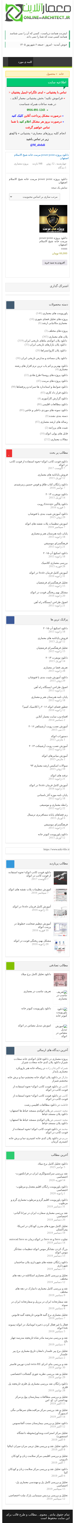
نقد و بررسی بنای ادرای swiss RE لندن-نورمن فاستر (39, 1364)
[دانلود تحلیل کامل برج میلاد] (60, 985)
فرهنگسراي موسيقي (56, 543)
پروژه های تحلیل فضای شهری (51, 319)
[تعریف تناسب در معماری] (60, 998)
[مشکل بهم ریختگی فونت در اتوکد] (60, 952)
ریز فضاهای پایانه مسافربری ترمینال (47, 814)
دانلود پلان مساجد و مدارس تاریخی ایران (44, 358)
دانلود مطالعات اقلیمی (55, 404)
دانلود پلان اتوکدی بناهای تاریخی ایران (45, 340)
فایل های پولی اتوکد (56, 433)
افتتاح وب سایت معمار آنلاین (52, 716)
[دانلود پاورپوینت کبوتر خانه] (60, 1015)
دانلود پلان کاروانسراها (53, 350)
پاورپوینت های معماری (55, 313)
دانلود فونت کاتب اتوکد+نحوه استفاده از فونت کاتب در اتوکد (30, 874)
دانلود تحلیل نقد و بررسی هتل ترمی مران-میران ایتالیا (37, 1446)
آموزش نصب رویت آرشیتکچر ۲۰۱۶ (48, 726)
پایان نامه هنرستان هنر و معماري (49, 533)
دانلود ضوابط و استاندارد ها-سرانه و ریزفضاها (42, 386)
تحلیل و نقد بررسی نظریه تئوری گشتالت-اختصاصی (39, 1373)
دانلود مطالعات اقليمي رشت (40, 1104)
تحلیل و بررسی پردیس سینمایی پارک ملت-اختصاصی (38, 1495)
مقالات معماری (59, 439)
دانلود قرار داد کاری (57, 392)
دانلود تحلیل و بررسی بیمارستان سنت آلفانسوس (40, 1423)
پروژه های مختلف (58, 330)
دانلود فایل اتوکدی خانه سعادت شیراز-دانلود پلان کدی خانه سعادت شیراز (41, 1060)
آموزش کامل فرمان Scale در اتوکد (48, 572)
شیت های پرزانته (58, 427)
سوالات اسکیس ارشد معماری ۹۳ (49, 765)
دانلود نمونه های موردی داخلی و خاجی (46, 410)
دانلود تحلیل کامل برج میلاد (36, 974)
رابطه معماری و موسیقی (54, 804)
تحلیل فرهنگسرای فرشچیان (52, 582)
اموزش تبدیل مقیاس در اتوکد (34, 1025)
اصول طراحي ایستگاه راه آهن (51, 602)
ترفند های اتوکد (59, 775)
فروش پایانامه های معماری (53, 474)
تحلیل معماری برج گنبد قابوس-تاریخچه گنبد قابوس (40, 1314)
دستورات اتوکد (59, 736)
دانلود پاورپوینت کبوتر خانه (53, 834)
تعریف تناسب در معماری (37, 991)
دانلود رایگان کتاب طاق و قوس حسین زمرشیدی (41, 484)
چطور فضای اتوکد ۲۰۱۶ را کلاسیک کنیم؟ (45, 706)
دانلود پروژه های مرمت (55, 380)
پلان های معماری (58, 336)
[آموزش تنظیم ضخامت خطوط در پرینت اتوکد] (60, 935)
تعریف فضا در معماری (55, 667)
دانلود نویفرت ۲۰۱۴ (57, 494)
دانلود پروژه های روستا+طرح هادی (48, 375)
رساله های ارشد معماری (54, 421)
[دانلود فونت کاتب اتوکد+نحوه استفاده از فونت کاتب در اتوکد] (60, 883)
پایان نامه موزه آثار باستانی (52, 795)
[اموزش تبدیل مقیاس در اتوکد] (60, 1036)
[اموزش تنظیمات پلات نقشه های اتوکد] (60, 900)
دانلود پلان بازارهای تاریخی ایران (48, 344)
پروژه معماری (60, 1058)
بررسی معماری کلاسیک (54, 562)
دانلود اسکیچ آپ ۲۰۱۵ (55, 553)
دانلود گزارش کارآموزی (54, 398)
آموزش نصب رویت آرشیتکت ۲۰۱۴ (48, 746)
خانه (61, 73)
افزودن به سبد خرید (55, 262)
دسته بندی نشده (58, 415)
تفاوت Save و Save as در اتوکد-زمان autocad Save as (38, 1239)
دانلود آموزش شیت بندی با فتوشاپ (48, 513)
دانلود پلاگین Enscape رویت (52, 504)
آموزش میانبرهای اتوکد (55, 755)
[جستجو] (12, 61)
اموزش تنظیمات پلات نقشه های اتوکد (46, 523)
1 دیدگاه (62, 167)
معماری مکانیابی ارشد (54, 323)
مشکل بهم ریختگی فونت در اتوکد (49, 592)
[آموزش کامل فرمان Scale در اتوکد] (60, 918)
